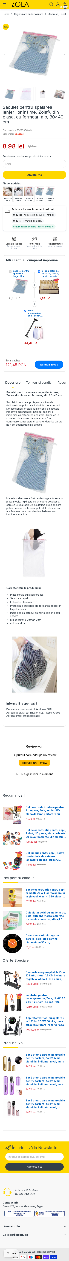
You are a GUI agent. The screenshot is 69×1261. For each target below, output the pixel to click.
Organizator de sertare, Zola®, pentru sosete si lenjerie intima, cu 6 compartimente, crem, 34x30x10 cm (51, 274)
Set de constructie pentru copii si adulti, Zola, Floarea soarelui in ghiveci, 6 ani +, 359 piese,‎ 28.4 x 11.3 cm (45, 893)
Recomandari (14, 795)
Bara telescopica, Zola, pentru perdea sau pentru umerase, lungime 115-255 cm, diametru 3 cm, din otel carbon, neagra (36, 313)
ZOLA (27, 1251)
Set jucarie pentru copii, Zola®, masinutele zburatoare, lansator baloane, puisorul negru (45, 856)
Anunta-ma (34, 174)
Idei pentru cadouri (18, 878)
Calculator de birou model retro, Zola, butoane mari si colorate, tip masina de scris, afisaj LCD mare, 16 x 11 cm (46, 916)
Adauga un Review (34, 762)
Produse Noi (13, 1043)
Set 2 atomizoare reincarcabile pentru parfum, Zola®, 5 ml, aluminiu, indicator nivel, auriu (45, 1058)
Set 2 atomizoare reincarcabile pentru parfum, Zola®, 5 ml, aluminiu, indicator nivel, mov (45, 1081)
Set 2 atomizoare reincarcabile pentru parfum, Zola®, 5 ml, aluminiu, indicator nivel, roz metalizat (45, 1104)
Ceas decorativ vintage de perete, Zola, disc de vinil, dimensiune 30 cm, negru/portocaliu (42, 939)
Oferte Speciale (16, 960)
